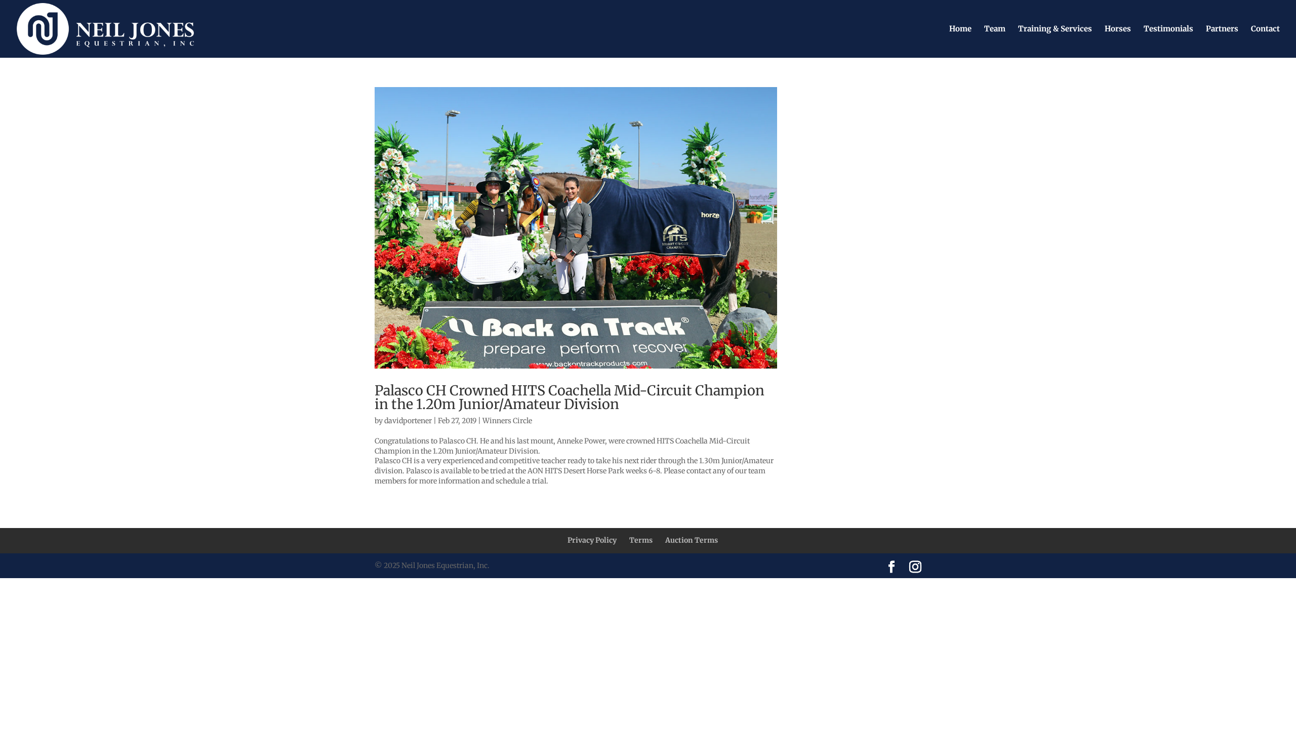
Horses (1118, 29)
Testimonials (1168, 29)
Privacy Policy (592, 540)
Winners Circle (507, 420)
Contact (1265, 29)
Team (994, 29)
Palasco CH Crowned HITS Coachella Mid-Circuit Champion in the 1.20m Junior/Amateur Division (569, 397)
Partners (1222, 29)
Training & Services (1055, 29)
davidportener (408, 420)
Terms (641, 540)
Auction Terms (691, 540)
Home (960, 29)
